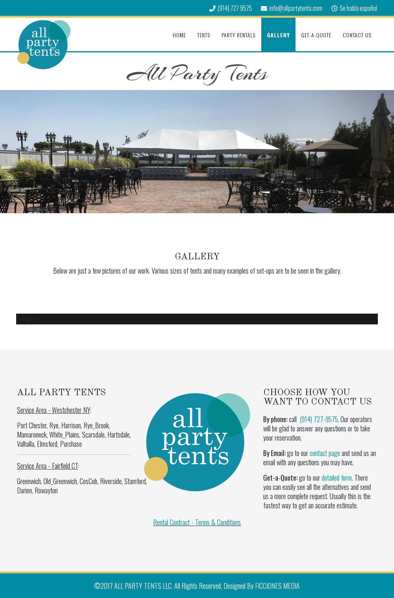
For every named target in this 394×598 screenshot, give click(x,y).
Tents (203, 35)
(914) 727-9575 (319, 419)
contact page (325, 453)
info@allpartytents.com (295, 8)
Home (179, 35)
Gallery (278, 35)
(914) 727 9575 (235, 8)
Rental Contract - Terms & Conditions (197, 522)
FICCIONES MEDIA (277, 586)
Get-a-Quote (316, 35)
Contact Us (357, 35)
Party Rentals (238, 35)
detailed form (337, 478)
